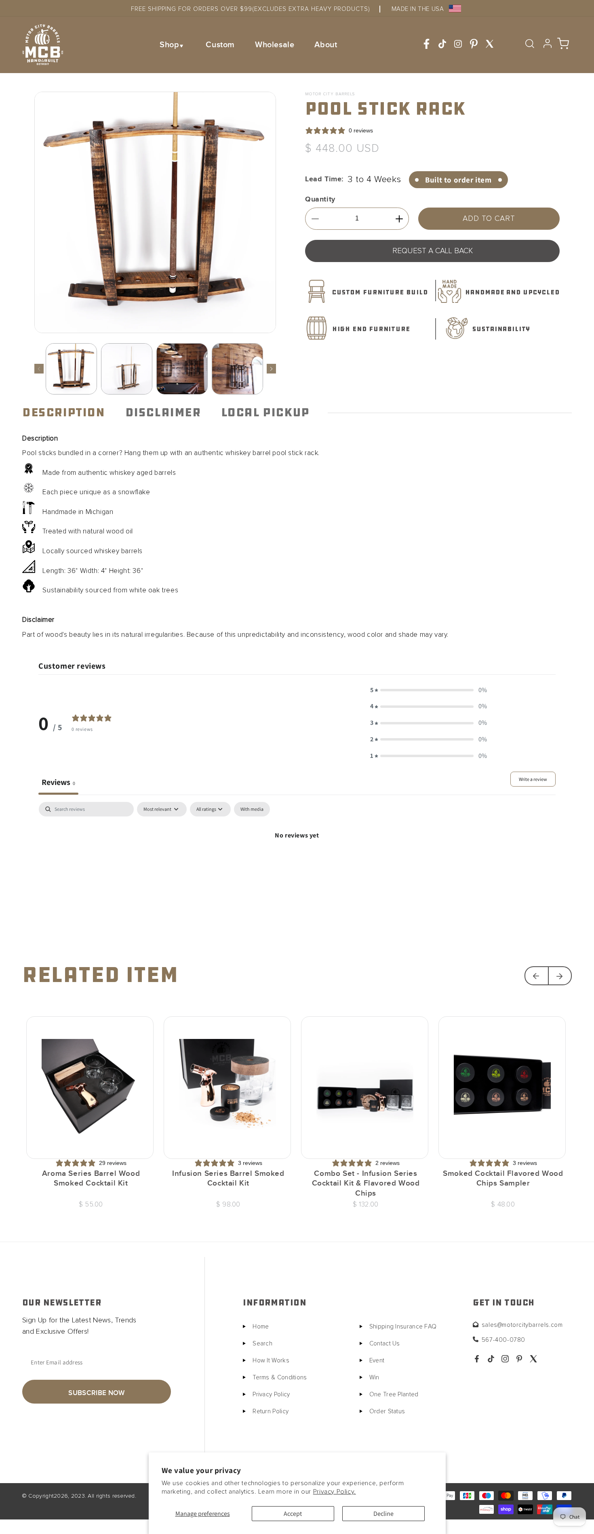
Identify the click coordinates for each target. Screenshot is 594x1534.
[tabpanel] (297, 863)
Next (560, 975)
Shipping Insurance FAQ (403, 1326)
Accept (293, 1513)
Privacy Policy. (334, 1491)
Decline (383, 1513)
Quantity (320, 199)
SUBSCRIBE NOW (96, 1392)
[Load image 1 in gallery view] (71, 369)
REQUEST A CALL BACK (432, 250)
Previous (536, 975)
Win (374, 1377)
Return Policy (271, 1411)
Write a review (533, 779)
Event (377, 1360)
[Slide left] (39, 369)
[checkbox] (252, 809)
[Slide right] (271, 369)
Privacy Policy (271, 1394)
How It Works (271, 1360)
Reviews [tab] (58, 782)
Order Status (387, 1411)
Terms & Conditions (280, 1377)
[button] (172, 44)
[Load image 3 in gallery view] (182, 369)
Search (262, 1343)
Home (261, 1326)
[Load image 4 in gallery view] (237, 369)
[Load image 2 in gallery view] (126, 369)
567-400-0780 (503, 1340)
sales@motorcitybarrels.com (522, 1325)
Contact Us (384, 1343)
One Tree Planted (394, 1394)
